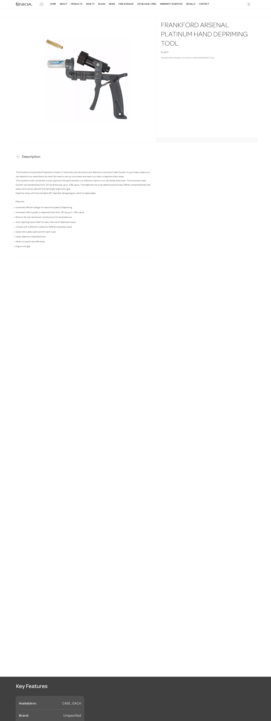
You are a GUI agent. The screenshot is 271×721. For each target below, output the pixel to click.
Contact (204, 4)
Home (53, 4)
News (112, 4)
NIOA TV (90, 4)
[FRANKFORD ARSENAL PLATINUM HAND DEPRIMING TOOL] (85, 79)
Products (76, 4)
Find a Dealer (126, 4)
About (63, 4)
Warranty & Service (171, 4)
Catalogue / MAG (146, 4)
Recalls (190, 4)
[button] (28, 157)
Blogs (101, 4)
